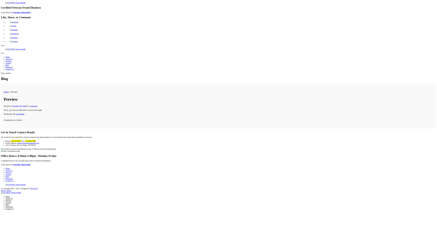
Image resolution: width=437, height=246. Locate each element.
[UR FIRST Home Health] (11, 193)
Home (7, 57)
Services (8, 61)
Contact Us (9, 69)
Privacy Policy (6, 191)
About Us (9, 59)
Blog (7, 65)
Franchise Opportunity (21, 12)
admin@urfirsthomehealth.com (28, 143)
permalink (20, 114)
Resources (9, 67)
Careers (8, 63)
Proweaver (34, 189)
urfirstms (33, 106)
